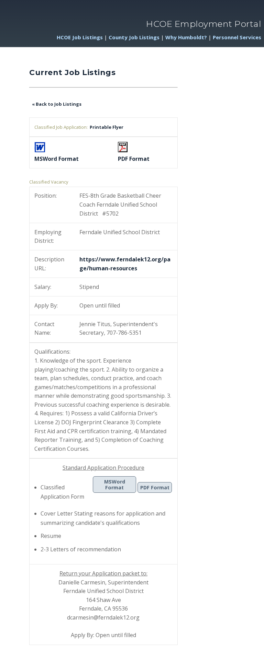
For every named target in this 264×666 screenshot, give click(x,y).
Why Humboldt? (186, 37)
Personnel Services (237, 37)
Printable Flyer (105, 127)
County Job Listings (134, 37)
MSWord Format (114, 484)
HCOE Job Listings (80, 37)
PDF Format (154, 487)
